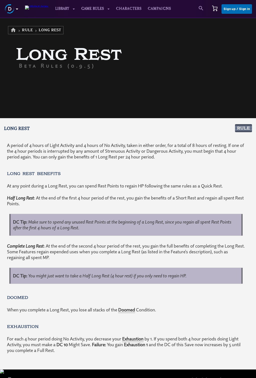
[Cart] (214, 9)
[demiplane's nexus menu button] (12, 9)
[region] (128, 198)
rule (27, 30)
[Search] (201, 9)
